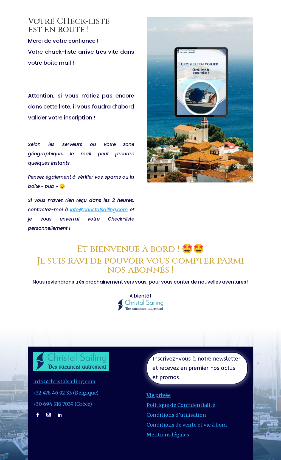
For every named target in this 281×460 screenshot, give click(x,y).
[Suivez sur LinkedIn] (59, 414)
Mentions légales (168, 435)
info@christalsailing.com (99, 209)
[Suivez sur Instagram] (48, 414)
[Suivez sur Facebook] (37, 414)
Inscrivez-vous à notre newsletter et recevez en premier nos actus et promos (196, 368)
